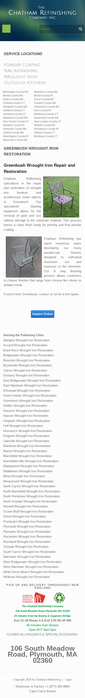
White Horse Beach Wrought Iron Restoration (33, 572)
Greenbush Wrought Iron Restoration (28, 400)
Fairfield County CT (14, 103)
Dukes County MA (13, 99)
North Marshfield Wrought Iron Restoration (31, 491)
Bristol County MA (13, 95)
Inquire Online (42, 314)
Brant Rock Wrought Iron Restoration (28, 350)
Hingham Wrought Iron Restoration (26, 421)
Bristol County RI (43, 95)
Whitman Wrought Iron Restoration (26, 577)
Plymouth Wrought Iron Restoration (27, 526)
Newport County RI (13, 125)
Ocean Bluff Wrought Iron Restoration (28, 511)
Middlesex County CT (46, 114)
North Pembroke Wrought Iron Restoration (31, 496)
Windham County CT (45, 136)
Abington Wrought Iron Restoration (26, 340)
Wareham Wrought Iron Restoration (27, 556)
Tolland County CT (44, 132)
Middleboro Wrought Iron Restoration (28, 471)
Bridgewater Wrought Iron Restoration (28, 355)
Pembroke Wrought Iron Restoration (27, 521)
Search (80, 29)
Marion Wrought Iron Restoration (25, 451)
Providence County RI (46, 128)
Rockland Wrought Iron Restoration (27, 541)
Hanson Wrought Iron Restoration (25, 415)
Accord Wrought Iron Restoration (25, 345)
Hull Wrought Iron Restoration (23, 425)
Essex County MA (44, 99)
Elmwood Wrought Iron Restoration (26, 390)
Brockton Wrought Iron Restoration (26, 360)
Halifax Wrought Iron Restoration (25, 405)
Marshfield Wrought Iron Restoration (27, 456)
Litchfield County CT (14, 114)
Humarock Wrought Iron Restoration (27, 431)
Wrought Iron (20, 77)
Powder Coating (22, 65)
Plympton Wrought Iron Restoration (27, 531)
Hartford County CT (14, 110)
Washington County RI (15, 136)
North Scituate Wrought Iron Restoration (30, 501)
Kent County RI (42, 110)
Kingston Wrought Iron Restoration (26, 436)
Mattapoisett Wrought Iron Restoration (28, 466)
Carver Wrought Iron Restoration (25, 370)
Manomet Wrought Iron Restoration (27, 446)
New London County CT (47, 121)
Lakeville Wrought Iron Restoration (26, 441)
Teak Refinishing (21, 71)
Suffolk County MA (13, 132)
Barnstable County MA (15, 91)
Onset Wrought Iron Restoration (24, 516)
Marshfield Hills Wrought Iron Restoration (30, 461)
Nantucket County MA (46, 117)
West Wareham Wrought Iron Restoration (31, 566)
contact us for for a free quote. (59, 294)
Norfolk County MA (44, 125)
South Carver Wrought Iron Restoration (29, 551)
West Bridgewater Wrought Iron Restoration (32, 562)
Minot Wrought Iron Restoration (24, 476)
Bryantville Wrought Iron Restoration (27, 365)
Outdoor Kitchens (25, 83)
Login (68, 679)
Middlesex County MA (15, 117)
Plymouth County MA (15, 128)
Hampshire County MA (46, 106)
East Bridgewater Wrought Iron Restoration (32, 380)
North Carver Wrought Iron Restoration (29, 486)
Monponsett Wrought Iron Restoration (28, 481)
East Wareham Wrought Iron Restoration (30, 385)
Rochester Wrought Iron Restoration (27, 536)
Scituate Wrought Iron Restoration (26, 546)
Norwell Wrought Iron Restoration (25, 506)
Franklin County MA (45, 103)
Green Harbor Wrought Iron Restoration (29, 395)
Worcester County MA (15, 140)
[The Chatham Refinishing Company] (42, 12)
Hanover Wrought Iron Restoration (26, 410)
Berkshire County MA (46, 91)
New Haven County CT (16, 121)
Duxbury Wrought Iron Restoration (26, 375)
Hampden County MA (15, 106)
